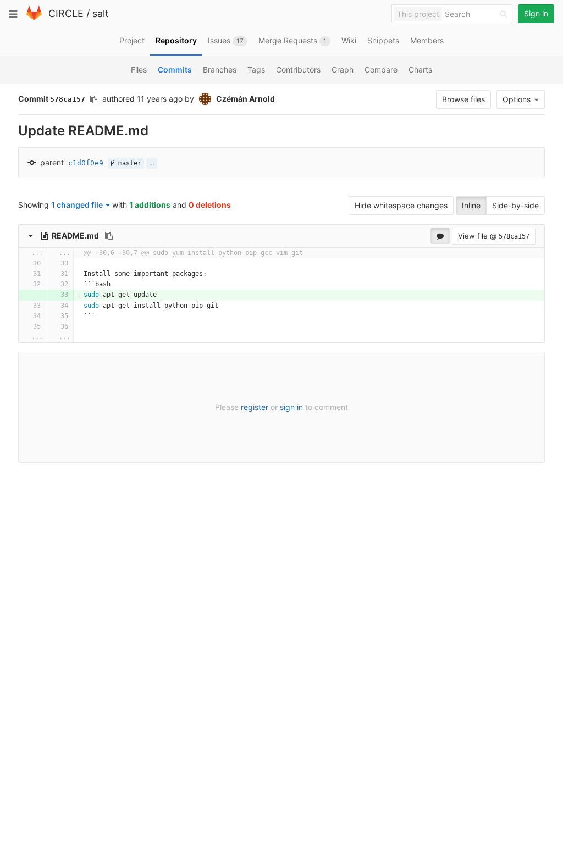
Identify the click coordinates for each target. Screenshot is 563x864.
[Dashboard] (34, 18)
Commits (175, 69)
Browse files (463, 99)
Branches (219, 69)
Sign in (536, 13)
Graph (343, 69)
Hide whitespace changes (401, 205)
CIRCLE (66, 13)
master (127, 163)
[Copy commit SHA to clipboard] (93, 99)
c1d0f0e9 (85, 163)
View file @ (493, 235)
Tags (256, 69)
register (254, 407)
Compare (381, 69)
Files (139, 69)
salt (100, 13)
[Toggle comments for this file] (440, 236)
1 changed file (77, 204)
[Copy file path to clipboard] (108, 235)
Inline (471, 205)
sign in (291, 407)
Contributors (298, 69)
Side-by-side (515, 205)
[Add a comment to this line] (19, 263)
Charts (420, 69)
